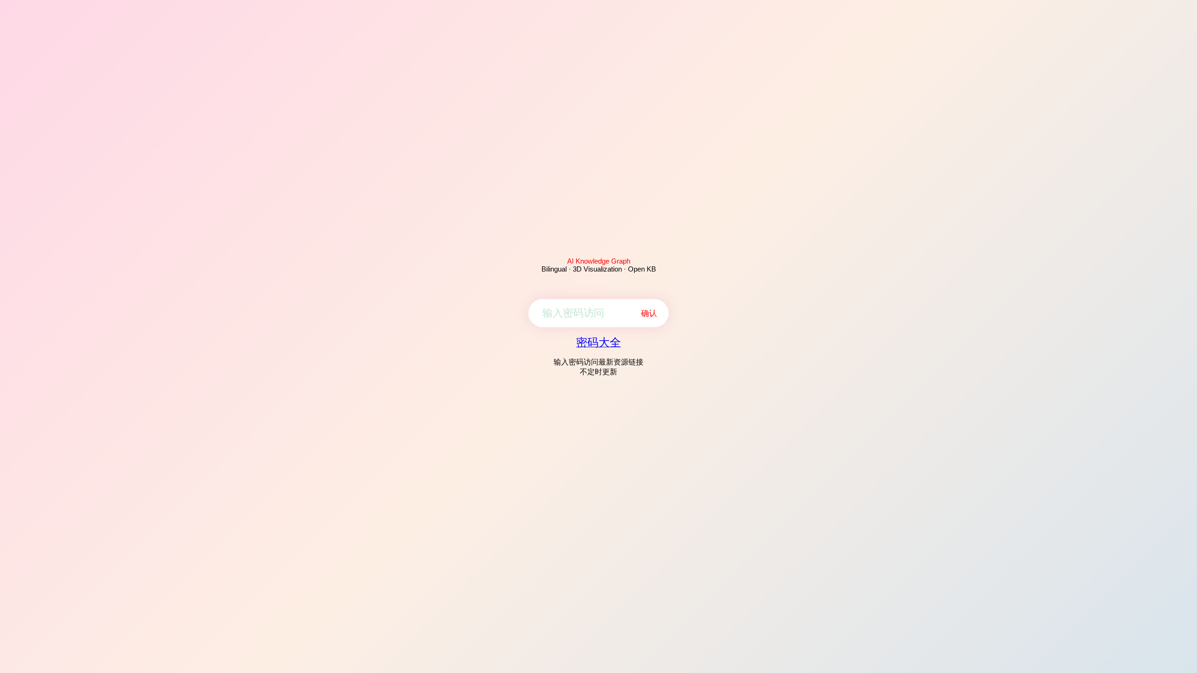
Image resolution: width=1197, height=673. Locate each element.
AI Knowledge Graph (598, 261)
